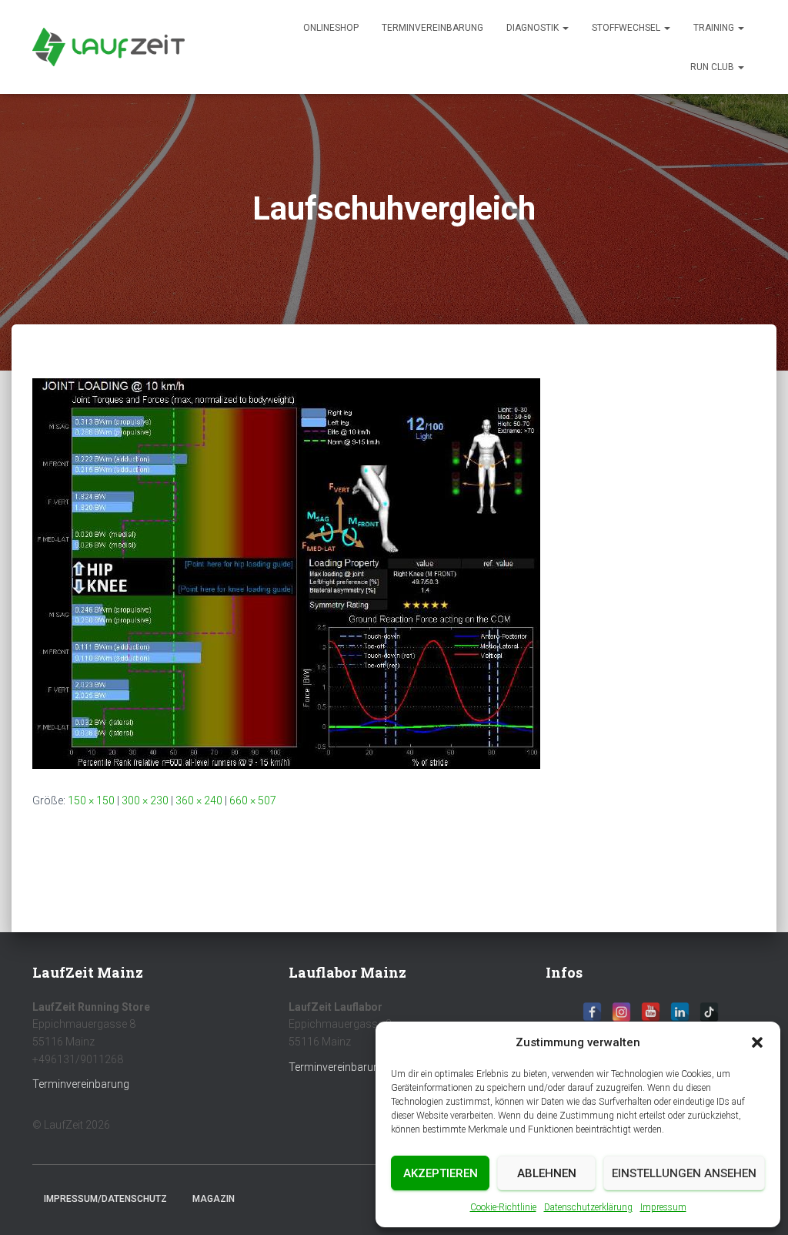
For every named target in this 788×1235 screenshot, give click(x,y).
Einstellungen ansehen (684, 1173)
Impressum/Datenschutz (105, 1198)
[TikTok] (709, 1012)
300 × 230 (145, 800)
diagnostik (533, 27)
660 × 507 (252, 800)
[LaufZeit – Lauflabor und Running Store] (108, 47)
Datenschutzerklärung (588, 1207)
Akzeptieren (440, 1173)
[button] (757, 1042)
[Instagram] (621, 1012)
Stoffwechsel (627, 27)
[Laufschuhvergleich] (286, 572)
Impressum (663, 1207)
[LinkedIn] (680, 1012)
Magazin (213, 1198)
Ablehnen (546, 1173)
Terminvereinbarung (432, 27)
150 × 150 (91, 800)
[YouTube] (650, 1012)
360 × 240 (198, 800)
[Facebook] (592, 1012)
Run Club (713, 67)
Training (714, 27)
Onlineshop (331, 27)
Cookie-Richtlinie (503, 1207)
